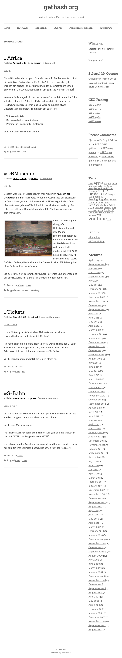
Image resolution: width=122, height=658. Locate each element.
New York (93, 205)
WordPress (66, 652)
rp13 (91, 207)
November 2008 (97, 580)
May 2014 (93, 321)
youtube (97, 219)
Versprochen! (95, 60)
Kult (102, 197)
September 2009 (97, 551)
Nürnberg (35, 290)
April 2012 (93, 424)
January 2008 (95, 613)
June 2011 (93, 465)
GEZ (104, 194)
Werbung (92, 215)
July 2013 (93, 362)
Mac (106, 199)
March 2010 (94, 527)
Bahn (17, 152)
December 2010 (96, 490)
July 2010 (93, 510)
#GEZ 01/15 (94, 109)
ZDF (109, 219)
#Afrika (13, 58)
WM (98, 215)
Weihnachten (106, 212)
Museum (25, 290)
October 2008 (95, 584)
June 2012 (93, 416)
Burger (58, 27)
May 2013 (93, 371)
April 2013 (93, 375)
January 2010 (95, 535)
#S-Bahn (14, 393)
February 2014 (96, 334)
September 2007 (97, 625)
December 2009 (97, 539)
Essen (24, 152)
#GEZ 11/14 (94, 113)
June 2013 (93, 367)
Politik (112, 205)
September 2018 (97, 264)
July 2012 (93, 412)
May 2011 (93, 469)
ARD (105, 184)
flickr (100, 191)
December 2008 (97, 576)
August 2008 (95, 592)
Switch (100, 211)
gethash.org (61, 7)
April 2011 (93, 473)
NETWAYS (22, 27)
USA (90, 212)
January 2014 (95, 338)
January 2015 (95, 293)
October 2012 (95, 399)
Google (111, 194)
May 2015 (93, 284)
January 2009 (95, 572)
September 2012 (97, 403)
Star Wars (93, 210)
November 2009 (97, 543)
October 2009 (96, 547)
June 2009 (94, 563)
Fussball (94, 194)
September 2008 (97, 588)
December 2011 (96, 440)
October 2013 (95, 350)
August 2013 (95, 358)
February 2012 (96, 432)
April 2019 (94, 260)
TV (112, 210)
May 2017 (93, 268)
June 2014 (93, 317)
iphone (96, 196)
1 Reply (7, 70)
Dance (91, 189)
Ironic (26, 147)
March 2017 (94, 272)
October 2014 (95, 305)
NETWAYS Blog (96, 241)
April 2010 (93, 522)
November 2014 (96, 301)
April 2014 (93, 325)
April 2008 (94, 605)
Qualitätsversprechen (81, 27)
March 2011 (94, 477)
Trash (107, 210)
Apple (98, 183)
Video (95, 212)
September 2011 (96, 453)
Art (109, 183)
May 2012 (93, 420)
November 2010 (96, 494)
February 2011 (95, 481)
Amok (90, 184)
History (20, 285)
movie (92, 202)
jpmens (92, 152)
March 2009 (95, 568)
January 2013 (95, 387)
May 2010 (93, 518)
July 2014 (93, 313)
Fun (105, 191)
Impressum (106, 27)
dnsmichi (93, 156)
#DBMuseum (19, 173)
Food (19, 147)
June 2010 (93, 514)
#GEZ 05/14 (94, 117)
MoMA (113, 199)
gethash (37, 63)
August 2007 (95, 629)
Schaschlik (41, 27)
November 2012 (96, 395)
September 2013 (97, 354)
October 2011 (95, 449)
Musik (107, 203)
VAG (23, 371)
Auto (114, 183)
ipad (90, 197)
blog (104, 186)
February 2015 (96, 289)
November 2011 (96, 444)
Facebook (92, 191)
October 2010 (95, 498)
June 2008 (94, 596)
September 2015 (97, 276)
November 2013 (96, 346)
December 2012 (96, 391)
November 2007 (97, 621)
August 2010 (95, 506)
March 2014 (94, 330)
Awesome (93, 186)
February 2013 (96, 383)
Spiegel (107, 208)
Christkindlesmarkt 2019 (101, 78)
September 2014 (97, 309)
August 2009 (95, 555)
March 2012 (94, 428)
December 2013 (96, 342)
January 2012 (95, 436)
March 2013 (94, 379)
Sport (113, 207)
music (101, 202)
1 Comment (49, 63)
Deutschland (100, 188)
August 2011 (95, 457)
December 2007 (96, 617)
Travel (33, 147)
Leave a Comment (50, 317)
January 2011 (95, 485)
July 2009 (93, 559)
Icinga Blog (94, 237)
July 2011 (93, 461)
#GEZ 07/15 (94, 105)
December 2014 (96, 297)
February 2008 (96, 609)
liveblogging (95, 199)
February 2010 (96, 531)
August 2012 (95, 407)
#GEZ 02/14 (94, 121)
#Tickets (14, 312)
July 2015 (93, 280)
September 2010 (97, 502)
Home (7, 27)
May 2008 (93, 600)
